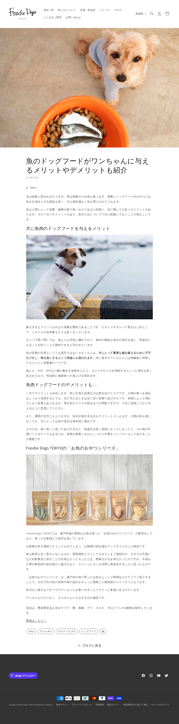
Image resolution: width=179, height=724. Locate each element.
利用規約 (100, 704)
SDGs (31, 631)
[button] (152, 13)
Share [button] (33, 187)
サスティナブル (67, 631)
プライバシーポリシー (82, 704)
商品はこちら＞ (36, 621)
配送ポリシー (114, 704)
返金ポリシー (62, 704)
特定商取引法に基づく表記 (135, 704)
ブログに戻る (92, 646)
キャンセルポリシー (160, 704)
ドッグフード (88, 631)
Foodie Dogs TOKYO (25, 705)
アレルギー (46, 631)
